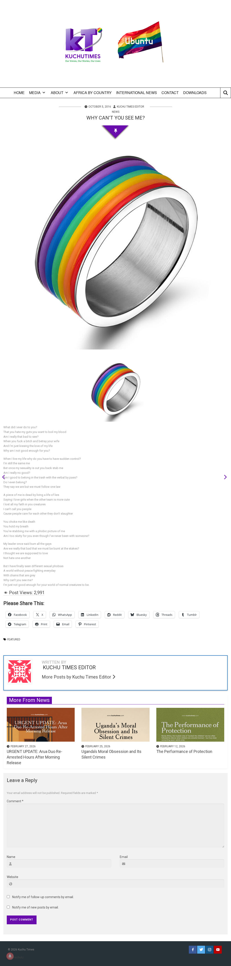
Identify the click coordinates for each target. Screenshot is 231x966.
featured (13, 639)
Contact (170, 92)
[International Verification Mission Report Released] (5, 478)
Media (35, 92)
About (57, 92)
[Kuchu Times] (115, 45)
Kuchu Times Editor (130, 106)
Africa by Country (93, 92)
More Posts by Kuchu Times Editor (77, 677)
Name (11, 857)
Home (19, 92)
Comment (15, 801)
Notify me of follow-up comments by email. (43, 897)
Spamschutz (16, 957)
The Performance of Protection (184, 751)
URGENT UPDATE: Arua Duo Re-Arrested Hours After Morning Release (34, 757)
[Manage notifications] (10, 956)
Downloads (195, 92)
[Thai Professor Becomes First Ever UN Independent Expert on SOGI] (224, 478)
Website (12, 877)
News (115, 111)
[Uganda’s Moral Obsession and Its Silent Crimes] (115, 724)
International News (136, 92)
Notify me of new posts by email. (35, 907)
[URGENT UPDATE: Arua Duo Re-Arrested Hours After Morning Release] (41, 724)
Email (124, 857)
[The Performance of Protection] (190, 724)
